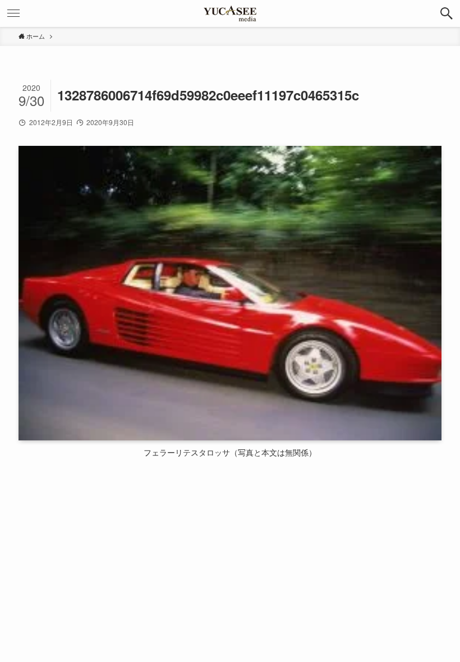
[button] (446, 13)
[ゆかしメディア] (230, 13)
